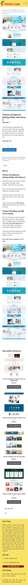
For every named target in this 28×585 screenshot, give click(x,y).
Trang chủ (5, 10)
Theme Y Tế (16, 159)
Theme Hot (10, 159)
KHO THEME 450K (14, 10)
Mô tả (5, 165)
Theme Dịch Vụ (12, 157)
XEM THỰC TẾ (7, 141)
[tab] (14, 166)
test (6, 513)
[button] (24, 3)
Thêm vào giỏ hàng (9, 150)
